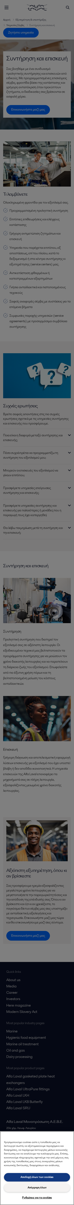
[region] (37, 1168)
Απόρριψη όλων (37, 1187)
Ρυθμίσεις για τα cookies (37, 1197)
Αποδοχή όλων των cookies (37, 1177)
